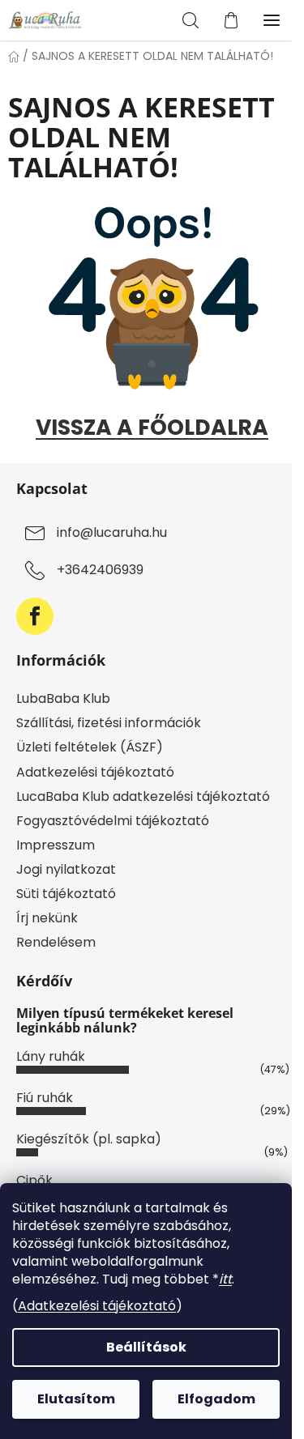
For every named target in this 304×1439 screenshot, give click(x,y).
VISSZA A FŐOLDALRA (152, 427)
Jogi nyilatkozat (66, 869)
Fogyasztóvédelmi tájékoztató (112, 820)
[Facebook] (35, 616)
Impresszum (55, 845)
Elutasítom (76, 1399)
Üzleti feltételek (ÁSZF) (89, 747)
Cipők (34, 1180)
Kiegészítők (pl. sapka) (88, 1139)
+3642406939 (100, 570)
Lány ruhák (50, 1056)
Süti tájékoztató (66, 893)
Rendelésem (56, 942)
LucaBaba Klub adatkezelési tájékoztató (143, 796)
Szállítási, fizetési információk (108, 722)
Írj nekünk (47, 918)
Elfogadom (216, 1399)
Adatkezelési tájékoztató (97, 1305)
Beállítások (146, 1347)
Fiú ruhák (44, 1097)
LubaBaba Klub (63, 698)
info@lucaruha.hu (112, 533)
